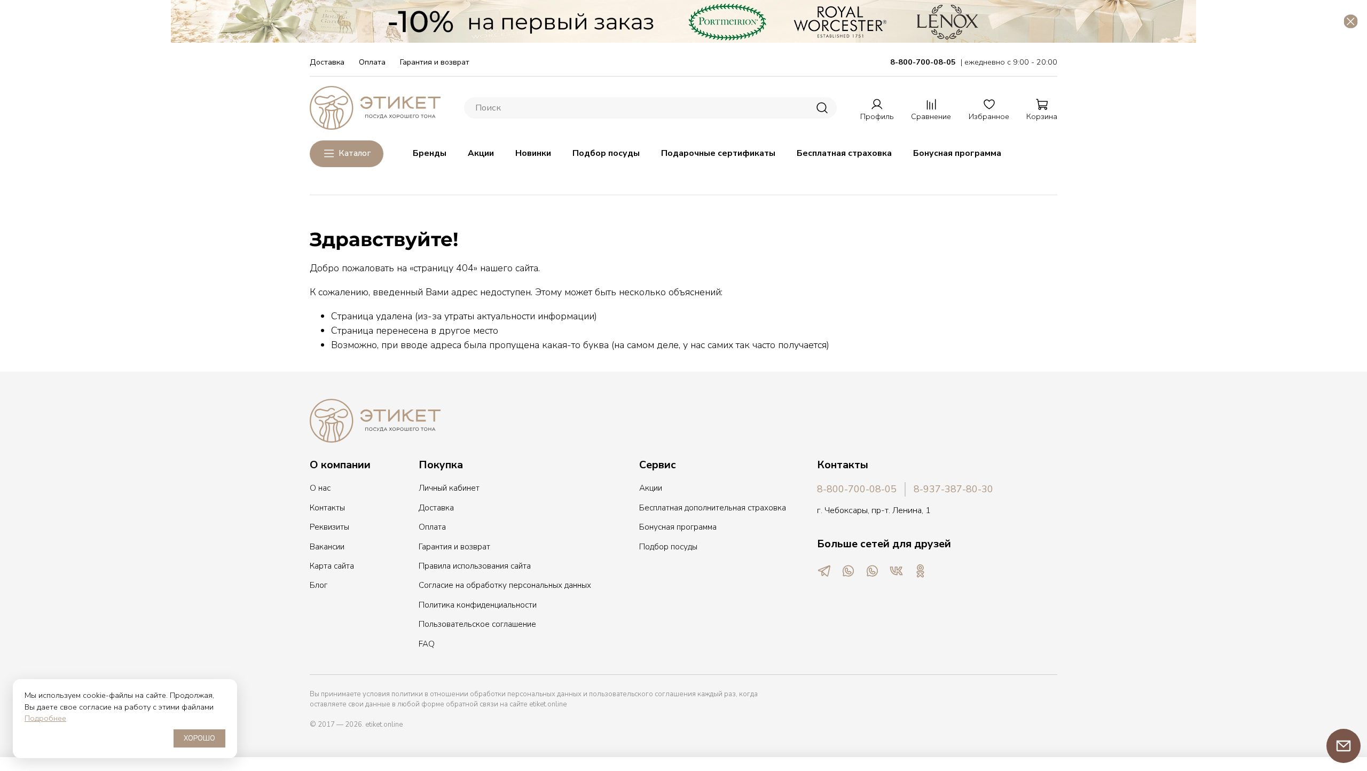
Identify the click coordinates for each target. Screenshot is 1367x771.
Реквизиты (329, 527)
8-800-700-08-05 (857, 489)
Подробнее (45, 718)
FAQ (427, 644)
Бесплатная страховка (844, 153)
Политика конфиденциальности (478, 605)
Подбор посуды (606, 153)
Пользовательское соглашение (477, 624)
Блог (318, 585)
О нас (320, 488)
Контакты (327, 507)
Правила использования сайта (475, 566)
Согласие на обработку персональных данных (505, 585)
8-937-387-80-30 (953, 489)
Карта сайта (332, 566)
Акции (481, 153)
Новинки (533, 153)
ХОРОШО (199, 738)
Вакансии (327, 546)
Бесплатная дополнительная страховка (712, 507)
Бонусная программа (957, 153)
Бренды (429, 153)
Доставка (327, 62)
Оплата (372, 62)
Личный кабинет (449, 488)
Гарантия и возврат (434, 62)
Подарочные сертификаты (718, 153)
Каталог (355, 153)
